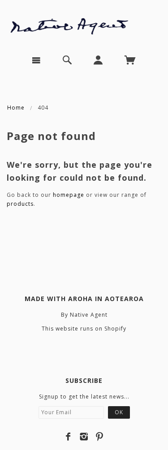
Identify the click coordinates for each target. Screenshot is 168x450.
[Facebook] (68, 436)
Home (16, 107)
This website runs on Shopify (84, 328)
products (20, 204)
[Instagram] (84, 436)
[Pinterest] (99, 436)
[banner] (84, 23)
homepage (68, 195)
